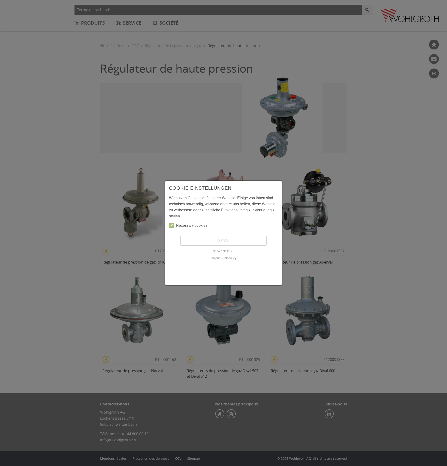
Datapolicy (229, 258)
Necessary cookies (191, 225)
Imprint (215, 258)
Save (223, 241)
